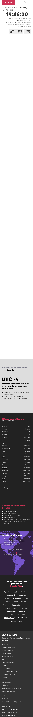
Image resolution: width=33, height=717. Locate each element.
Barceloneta (24, 592)
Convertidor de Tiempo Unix (12, 702)
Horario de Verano (8, 656)
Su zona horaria (7, 650)
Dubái (4, 465)
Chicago (4, 429)
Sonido (4, 677)
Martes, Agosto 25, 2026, (20, 18)
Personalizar (6, 706)
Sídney (4, 481)
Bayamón (11, 595)
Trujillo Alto (23, 618)
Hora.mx (8, 2)
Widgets (5, 685)
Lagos (3, 443)
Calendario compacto (9, 671)
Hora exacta (6, 644)
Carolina (17, 598)
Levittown (16, 608)
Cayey (8, 601)
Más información (11, 22)
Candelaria (7, 598)
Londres (4, 445)
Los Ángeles (5, 426)
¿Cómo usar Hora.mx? (10, 712)
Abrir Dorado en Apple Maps (13, 554)
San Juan (9, 618)
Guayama (6, 605)
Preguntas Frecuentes (10, 709)
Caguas (22, 595)
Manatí (24, 608)
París (12, 31)
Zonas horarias (7, 653)
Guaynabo (15, 605)
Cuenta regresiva (8, 662)
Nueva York (5, 432)
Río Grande (10, 614)
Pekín (20, 31)
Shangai (4, 473)
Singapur (5, 476)
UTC (3, 440)
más (30, 35)
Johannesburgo (7, 448)
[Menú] (30, 2)
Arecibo (15, 592)
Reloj (3, 659)
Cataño (26, 598)
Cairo (3, 456)
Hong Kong (5, 470)
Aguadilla (7, 592)
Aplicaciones (6, 682)
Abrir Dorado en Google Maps (13, 549)
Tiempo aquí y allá (8, 647)
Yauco (21, 621)
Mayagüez (11, 611)
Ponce (22, 611)
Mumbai (4, 467)
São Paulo (5, 437)
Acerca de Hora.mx (8, 715)
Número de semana (9, 674)
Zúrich (4, 454)
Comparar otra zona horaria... (13, 488)
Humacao (26, 605)
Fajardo (23, 602)
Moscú (4, 462)
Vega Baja (13, 621)
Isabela (7, 608)
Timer (4, 665)
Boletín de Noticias (8, 691)
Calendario (6, 668)
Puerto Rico (16, 586)
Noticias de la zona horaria (11, 688)
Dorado (15, 601)
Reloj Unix (5, 699)
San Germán (21, 614)
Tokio (28, 31)
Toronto (4, 434)
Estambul (5, 459)
